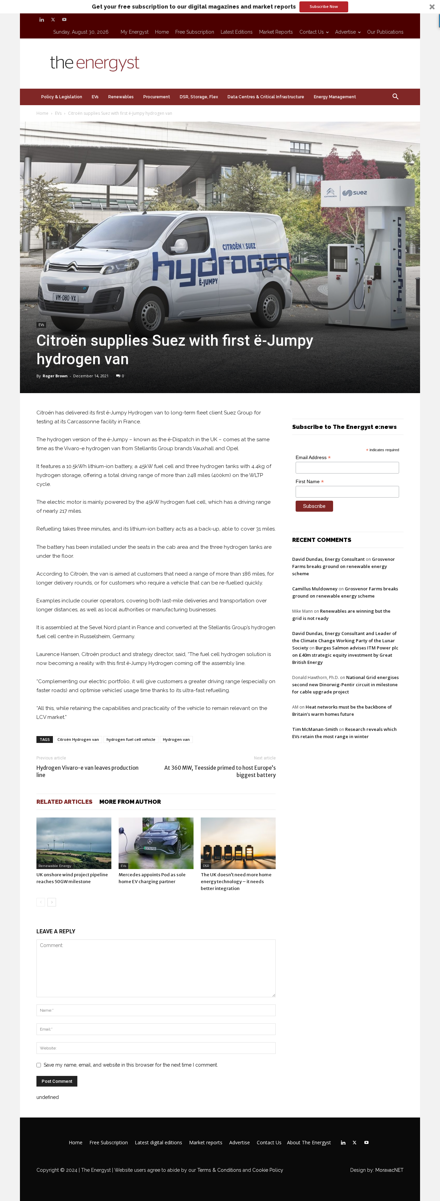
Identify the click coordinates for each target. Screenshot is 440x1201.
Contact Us (311, 32)
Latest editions (237, 32)
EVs (95, 96)
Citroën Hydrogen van (78, 739)
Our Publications (385, 32)
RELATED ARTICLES (64, 801)
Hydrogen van (176, 739)
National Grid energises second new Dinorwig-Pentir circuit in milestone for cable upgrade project (345, 684)
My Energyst (134, 32)
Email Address (313, 457)
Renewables (121, 96)
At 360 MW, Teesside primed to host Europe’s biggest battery (220, 771)
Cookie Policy (267, 1170)
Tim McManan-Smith (315, 729)
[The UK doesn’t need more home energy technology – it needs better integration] (238, 843)
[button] (220, 6)
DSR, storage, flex (199, 96)
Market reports (276, 32)
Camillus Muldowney (315, 589)
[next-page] (51, 902)
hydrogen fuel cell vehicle (131, 739)
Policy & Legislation (61, 96)
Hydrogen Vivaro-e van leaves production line (87, 771)
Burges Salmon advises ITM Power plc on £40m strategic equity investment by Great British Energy (345, 655)
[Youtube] (64, 19)
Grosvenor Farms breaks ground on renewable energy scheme (343, 566)
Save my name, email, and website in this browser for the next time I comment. (131, 1065)
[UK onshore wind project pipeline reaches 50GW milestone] (73, 843)
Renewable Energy (54, 866)
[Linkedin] (41, 19)
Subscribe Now (324, 6)
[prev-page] (40, 902)
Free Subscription (194, 32)
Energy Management (335, 96)
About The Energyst (309, 1142)
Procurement (156, 96)
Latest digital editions (158, 1142)
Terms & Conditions (218, 1170)
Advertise (345, 32)
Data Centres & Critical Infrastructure (266, 96)
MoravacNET (389, 1170)
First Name (310, 481)
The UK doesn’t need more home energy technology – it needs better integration (236, 881)
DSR (206, 866)
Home (162, 32)
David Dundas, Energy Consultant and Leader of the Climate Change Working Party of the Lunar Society (344, 640)
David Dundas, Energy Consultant (328, 559)
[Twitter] (53, 19)
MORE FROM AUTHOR (130, 801)
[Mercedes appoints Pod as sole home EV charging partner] (156, 843)
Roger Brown (55, 375)
